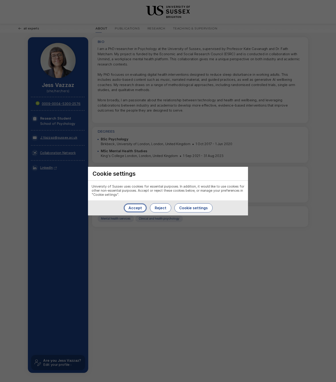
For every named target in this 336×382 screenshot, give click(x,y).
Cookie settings (193, 208)
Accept (135, 208)
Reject (160, 208)
